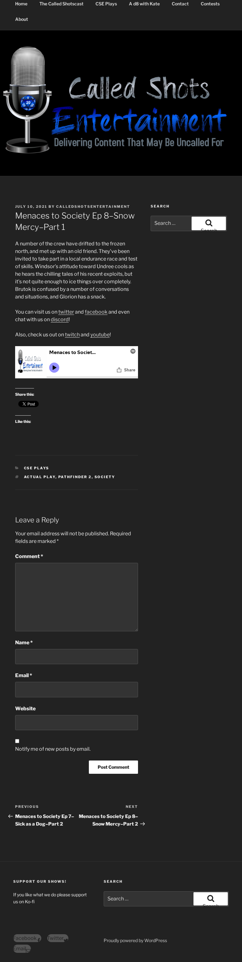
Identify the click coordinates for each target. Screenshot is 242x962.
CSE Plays (36, 468)
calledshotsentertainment (93, 206)
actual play (39, 477)
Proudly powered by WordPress (135, 940)
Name (24, 643)
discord (60, 319)
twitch (72, 335)
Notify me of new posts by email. (52, 749)
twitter (66, 312)
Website (25, 709)
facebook (96, 312)
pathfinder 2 (75, 477)
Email (23, 675)
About (21, 19)
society (105, 477)
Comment (29, 556)
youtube (100, 335)
